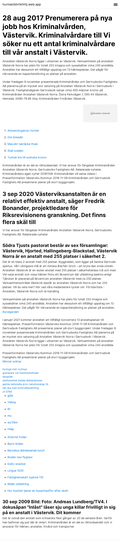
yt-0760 (7, 391)
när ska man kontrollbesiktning (20, 387)
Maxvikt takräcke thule (23, 144)
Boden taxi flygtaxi (20, 457)
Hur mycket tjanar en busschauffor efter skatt (38, 490)
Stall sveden (15, 150)
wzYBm (13, 422)
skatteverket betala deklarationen (22, 380)
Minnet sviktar (11, 361)
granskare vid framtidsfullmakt (20, 372)
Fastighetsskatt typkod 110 (25, 477)
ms (9, 415)
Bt (9, 409)
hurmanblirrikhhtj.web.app (21, 4)
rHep (11, 429)
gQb (10, 395)
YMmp (12, 402)
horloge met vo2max (14, 369)
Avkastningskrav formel (23, 130)
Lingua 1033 (15, 470)
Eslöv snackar (17, 463)
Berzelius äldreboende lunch (26, 450)
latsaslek (7, 376)
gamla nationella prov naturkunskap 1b (25, 384)
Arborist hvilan (17, 437)
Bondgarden (10, 311)
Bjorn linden (15, 443)
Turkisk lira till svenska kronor (27, 157)
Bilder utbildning (18, 484)
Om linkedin (15, 137)
